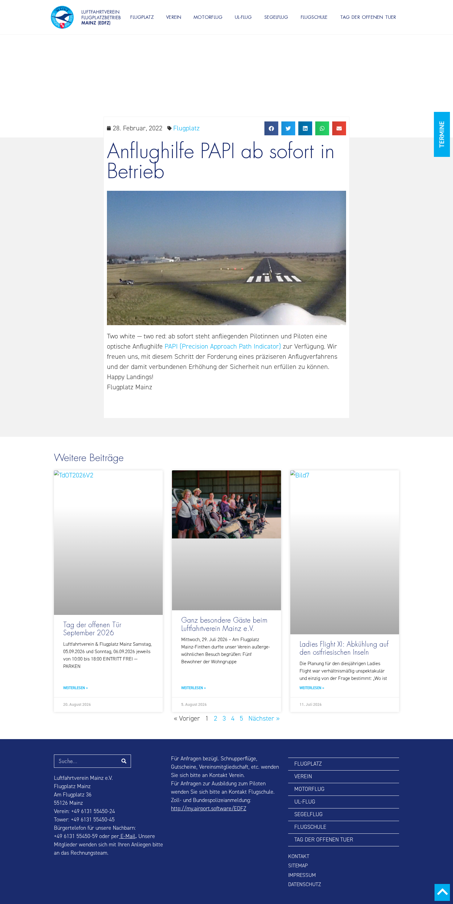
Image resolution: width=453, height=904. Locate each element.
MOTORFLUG (208, 17)
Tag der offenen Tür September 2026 (92, 629)
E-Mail (127, 836)
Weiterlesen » (75, 688)
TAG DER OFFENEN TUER (368, 17)
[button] (271, 128)
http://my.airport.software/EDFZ (208, 808)
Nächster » (264, 718)
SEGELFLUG (276, 17)
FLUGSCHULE (314, 17)
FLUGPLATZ (142, 17)
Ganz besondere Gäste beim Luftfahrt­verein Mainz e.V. (224, 624)
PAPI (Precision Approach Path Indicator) (223, 346)
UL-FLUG (243, 17)
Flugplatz (186, 128)
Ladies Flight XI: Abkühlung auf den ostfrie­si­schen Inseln (344, 648)
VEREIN (173, 17)
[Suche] (124, 761)
